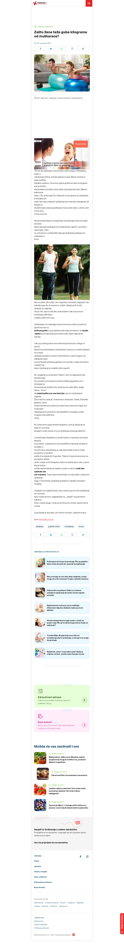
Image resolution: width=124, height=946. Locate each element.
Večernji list (38, 903)
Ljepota (37, 866)
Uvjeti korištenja (40, 924)
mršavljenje (69, 526)
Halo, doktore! (40, 877)
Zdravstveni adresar (43, 882)
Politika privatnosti (41, 928)
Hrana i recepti (40, 872)
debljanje (39, 526)
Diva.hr (63, 903)
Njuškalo (80, 903)
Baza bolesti (39, 887)
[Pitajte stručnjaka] (122, 923)
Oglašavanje (39, 918)
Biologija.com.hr (46, 519)
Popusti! (45, 906)
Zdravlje (37, 856)
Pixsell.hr (53, 906)
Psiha (36, 861)
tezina (81, 526)
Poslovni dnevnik (51, 903)
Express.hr (63, 906)
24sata (37, 906)
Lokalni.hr (71, 903)
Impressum (38, 921)
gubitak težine (54, 526)
